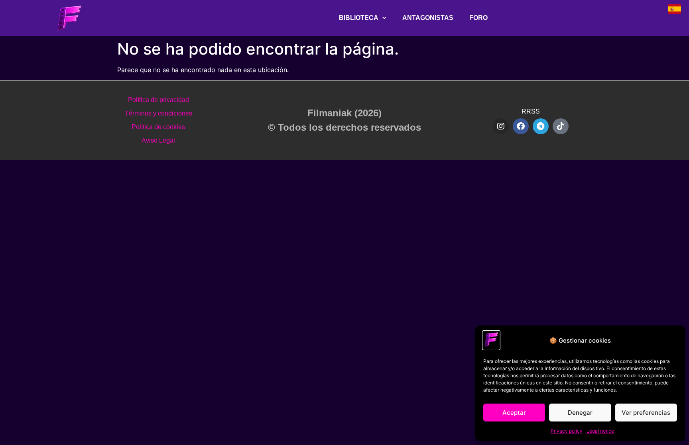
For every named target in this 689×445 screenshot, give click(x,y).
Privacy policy (567, 431)
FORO (478, 17)
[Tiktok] (561, 126)
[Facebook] (521, 126)
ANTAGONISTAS (427, 17)
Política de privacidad (158, 99)
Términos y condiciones (158, 113)
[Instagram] (501, 126)
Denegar (580, 412)
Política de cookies (158, 127)
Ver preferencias (646, 412)
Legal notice (600, 431)
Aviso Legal (158, 140)
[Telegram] (541, 126)
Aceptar (514, 412)
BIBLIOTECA (358, 17)
